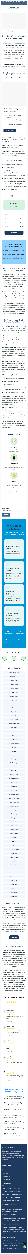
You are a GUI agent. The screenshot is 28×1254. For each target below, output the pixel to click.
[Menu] (5, 8)
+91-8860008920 (13, 1224)
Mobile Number (6, 502)
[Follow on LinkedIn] (16, 4)
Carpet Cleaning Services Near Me (11, 1200)
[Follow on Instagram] (11, 4)
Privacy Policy (6, 1179)
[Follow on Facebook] (10, 4)
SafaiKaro (6, 292)
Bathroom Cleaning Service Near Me (12, 1191)
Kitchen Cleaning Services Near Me (12, 1194)
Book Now (14, 232)
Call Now (14, 937)
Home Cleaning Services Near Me (11, 1188)
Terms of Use (5, 1173)
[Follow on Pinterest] (14, 4)
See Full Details (9, 130)
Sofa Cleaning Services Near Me (11, 1197)
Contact (4, 1170)
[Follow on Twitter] (13, 4)
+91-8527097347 (13, 1214)
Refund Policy (6, 1176)
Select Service (5, 508)
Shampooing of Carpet (10, 175)
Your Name (5, 496)
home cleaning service (18, 278)
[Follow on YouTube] (17, 4)
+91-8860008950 (13, 1237)
